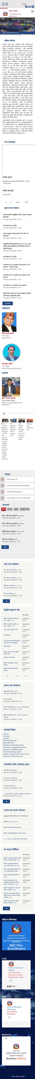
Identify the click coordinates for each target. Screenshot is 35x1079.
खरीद (16, 509)
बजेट (3, 509)
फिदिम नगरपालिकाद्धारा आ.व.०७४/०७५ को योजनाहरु (16, 707)
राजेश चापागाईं (7, 190)
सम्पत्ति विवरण (7, 635)
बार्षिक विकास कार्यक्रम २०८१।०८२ (13, 531)
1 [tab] (15, 35)
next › (18, 202)
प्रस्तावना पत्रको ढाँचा (9, 657)
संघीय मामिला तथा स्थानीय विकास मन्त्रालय (13, 745)
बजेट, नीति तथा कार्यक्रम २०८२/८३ (13, 524)
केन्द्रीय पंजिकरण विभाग (8, 743)
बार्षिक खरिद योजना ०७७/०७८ (11, 691)
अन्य (5, 547)
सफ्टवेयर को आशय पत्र (9, 786)
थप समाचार (7, 303)
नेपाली (24, 4)
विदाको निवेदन (7, 646)
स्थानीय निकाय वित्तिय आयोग (10, 740)
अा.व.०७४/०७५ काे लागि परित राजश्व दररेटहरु (15, 839)
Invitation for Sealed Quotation (15, 285)
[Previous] (2, 30)
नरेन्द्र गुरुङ (7, 177)
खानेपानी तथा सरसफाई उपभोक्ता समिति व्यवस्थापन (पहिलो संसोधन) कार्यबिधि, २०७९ (12, 895)
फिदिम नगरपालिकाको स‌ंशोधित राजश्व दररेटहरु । (15, 833)
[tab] (17, 479)
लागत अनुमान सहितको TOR (11, 629)
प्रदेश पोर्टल (6, 734)
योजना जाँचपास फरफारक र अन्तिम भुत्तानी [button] (18, 498)
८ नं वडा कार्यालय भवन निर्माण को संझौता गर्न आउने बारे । (18, 794)
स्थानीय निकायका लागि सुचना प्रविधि (12, 752)
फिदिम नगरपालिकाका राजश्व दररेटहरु (13, 827)
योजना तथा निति (8, 699)
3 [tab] (19, 35)
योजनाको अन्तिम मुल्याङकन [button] (14, 492)
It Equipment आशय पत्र (10, 778)
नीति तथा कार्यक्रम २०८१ (10, 539)
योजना (9, 509)
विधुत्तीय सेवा (24, 509)
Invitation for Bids (10, 256)
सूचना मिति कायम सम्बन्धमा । (11, 770)
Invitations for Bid (10, 225)
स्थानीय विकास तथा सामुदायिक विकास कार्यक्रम (14, 747)
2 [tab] (17, 35)
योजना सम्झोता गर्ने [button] (12, 479)
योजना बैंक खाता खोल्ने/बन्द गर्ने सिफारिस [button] (18, 485)
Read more (7, 183)
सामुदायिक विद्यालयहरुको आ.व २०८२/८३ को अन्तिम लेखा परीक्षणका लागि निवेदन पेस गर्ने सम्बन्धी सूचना (17, 246)
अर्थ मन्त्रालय (6, 736)
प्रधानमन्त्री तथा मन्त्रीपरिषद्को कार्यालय (13, 749)
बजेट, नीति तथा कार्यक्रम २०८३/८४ (13, 516)
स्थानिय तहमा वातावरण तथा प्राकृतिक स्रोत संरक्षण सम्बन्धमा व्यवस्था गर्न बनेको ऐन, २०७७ (11, 882)
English (18, 4)
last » (27, 202)
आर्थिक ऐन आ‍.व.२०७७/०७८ (11, 821)
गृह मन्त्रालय (6, 738)
